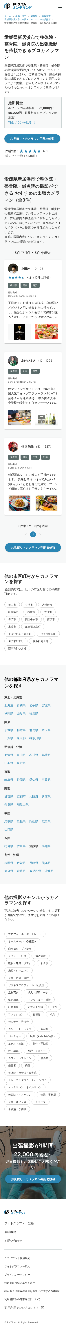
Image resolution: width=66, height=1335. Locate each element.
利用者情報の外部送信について (22, 1299)
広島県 (46, 821)
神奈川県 (35, 738)
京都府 (21, 796)
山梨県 (8, 763)
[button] (12, 604)
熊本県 (46, 863)
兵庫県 (46, 796)
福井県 (46, 755)
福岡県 (8, 863)
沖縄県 (49, 871)
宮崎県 (21, 871)
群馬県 (33, 730)
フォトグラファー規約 (17, 1266)
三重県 (46, 779)
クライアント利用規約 (17, 1258)
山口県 (8, 829)
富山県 (21, 755)
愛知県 (33, 779)
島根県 (21, 821)
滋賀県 (8, 796)
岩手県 (33, 705)
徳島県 (8, 846)
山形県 (21, 713)
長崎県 (33, 863)
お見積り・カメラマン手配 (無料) (32, 138)
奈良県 (8, 804)
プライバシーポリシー (17, 1274)
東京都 (21, 738)
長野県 (21, 763)
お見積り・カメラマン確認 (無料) (33, 1179)
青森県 (21, 705)
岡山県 (33, 821)
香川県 (21, 846)
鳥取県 (8, 821)
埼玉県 (46, 730)
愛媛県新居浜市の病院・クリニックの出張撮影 (27, 19)
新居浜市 (46, 16)
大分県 (8, 871)
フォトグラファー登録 (19, 1223)
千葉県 (8, 738)
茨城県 (8, 730)
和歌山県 (23, 804)
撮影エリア (20, 16)
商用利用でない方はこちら (22, 1307)
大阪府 (33, 796)
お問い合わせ (13, 1241)
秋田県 (8, 713)
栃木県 (21, 730)
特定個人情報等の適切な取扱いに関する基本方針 (32, 1291)
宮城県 (46, 705)
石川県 (33, 755)
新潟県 (8, 755)
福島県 (33, 713)
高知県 (46, 846)
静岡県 (21, 779)
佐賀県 (21, 863)
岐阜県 (8, 779)
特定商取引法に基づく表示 (19, 1282)
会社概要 (10, 1232)
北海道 (8, 705)
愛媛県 (34, 16)
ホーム (7, 16)
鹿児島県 (35, 871)
